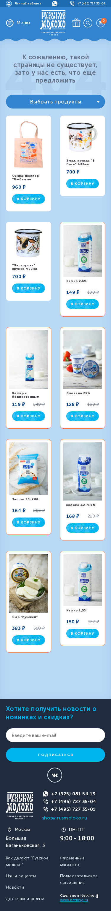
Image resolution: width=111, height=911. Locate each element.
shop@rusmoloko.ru (64, 818)
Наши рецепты (21, 876)
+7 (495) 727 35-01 (73, 809)
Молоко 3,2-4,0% (81, 505)
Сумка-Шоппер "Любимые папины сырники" (28, 179)
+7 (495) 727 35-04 (73, 801)
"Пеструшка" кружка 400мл (24, 267)
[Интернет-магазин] (52, 22)
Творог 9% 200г (26, 499)
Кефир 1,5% (76, 610)
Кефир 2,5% (76, 281)
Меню (23, 22)
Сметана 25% (78, 393)
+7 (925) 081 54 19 (73, 794)
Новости (15, 887)
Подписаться (55, 755)
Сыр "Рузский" (25, 617)
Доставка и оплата (25, 898)
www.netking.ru (74, 900)
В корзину (28, 199)
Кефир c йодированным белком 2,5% (25, 396)
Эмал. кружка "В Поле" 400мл (80, 162)
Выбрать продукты (55, 101)
